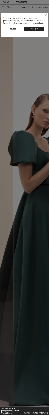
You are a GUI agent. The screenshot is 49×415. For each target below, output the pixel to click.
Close (46, 15)
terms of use (38, 23)
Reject (13, 29)
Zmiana (27, 413)
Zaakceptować (40, 413)
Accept (34, 29)
